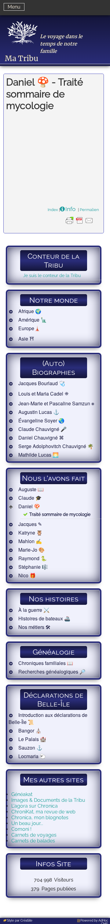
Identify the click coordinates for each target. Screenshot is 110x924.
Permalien (89, 209)
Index (53, 209)
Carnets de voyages (34, 835)
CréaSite (26, 920)
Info (70, 209)
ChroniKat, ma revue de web (43, 812)
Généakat (21, 794)
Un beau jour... (27, 823)
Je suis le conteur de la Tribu (52, 275)
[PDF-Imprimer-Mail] (79, 225)
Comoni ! (21, 829)
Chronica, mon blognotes (39, 817)
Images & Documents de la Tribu (48, 800)
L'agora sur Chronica (34, 806)
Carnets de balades (33, 841)
